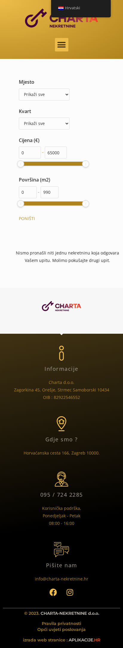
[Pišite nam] (61, 549)
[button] (61, 44)
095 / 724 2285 (61, 494)
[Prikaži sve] (44, 94)
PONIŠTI (27, 218)
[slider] (20, 163)
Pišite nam (61, 565)
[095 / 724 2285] (61, 479)
